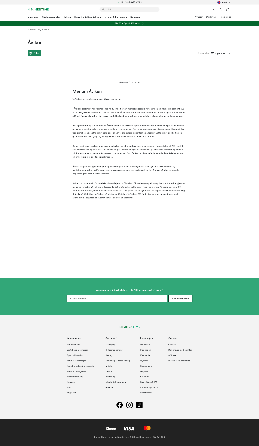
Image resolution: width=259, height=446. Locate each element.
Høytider (144, 371)
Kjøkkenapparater (51, 17)
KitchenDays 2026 (149, 388)
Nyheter (199, 17)
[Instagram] (129, 405)
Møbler (109, 366)
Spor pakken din (75, 355)
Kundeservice (73, 345)
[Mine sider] (213, 9)
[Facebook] (120, 405)
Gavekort (110, 388)
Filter (36, 53)
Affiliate (172, 355)
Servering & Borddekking (87, 17)
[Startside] (38, 9)
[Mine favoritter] (220, 9)
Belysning (110, 377)
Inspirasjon (226, 17)
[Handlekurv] (227, 9)
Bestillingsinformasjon (77, 350)
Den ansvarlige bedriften (180, 350)
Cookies (71, 382)
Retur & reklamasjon (76, 361)
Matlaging (33, 17)
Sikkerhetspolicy (75, 377)
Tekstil (109, 371)
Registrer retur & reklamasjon (81, 366)
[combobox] (224, 2)
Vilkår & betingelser (76, 371)
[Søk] (103, 9)
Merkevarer (211, 17)
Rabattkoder (146, 393)
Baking (67, 17)
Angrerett (71, 393)
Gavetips (144, 377)
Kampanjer (135, 17)
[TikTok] (139, 405)
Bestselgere (146, 366)
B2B (69, 388)
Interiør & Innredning (115, 17)
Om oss (172, 345)
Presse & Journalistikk (179, 361)
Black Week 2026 (148, 382)
